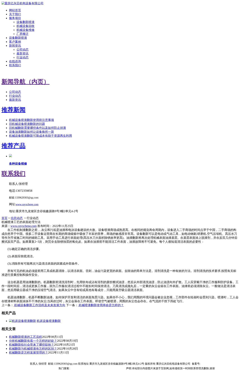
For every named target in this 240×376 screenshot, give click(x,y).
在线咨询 (15, 61)
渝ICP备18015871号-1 (212, 363)
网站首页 (15, 10)
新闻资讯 (15, 45)
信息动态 (17, 218)
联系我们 (15, 65)
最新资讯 (22, 53)
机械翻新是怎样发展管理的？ (28, 352)
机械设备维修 (25, 29)
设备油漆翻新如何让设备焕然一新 (31, 131)
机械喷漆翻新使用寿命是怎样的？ (101, 305)
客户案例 (15, 41)
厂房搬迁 (22, 33)
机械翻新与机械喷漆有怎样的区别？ (33, 348)
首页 (5, 218)
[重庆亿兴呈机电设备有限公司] (23, 3)
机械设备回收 (25, 26)
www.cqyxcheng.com (23, 226)
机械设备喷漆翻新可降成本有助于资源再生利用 (40, 135)
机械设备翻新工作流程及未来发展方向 (39, 305)
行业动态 (22, 57)
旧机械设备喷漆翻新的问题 (27, 123)
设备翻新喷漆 (25, 22)
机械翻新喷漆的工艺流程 (25, 336)
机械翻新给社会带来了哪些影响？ (31, 344)
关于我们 (15, 14)
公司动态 (22, 49)
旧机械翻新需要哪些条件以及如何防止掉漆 (37, 127)
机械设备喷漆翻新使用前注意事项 (31, 120)
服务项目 (15, 18)
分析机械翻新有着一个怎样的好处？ (33, 340)
